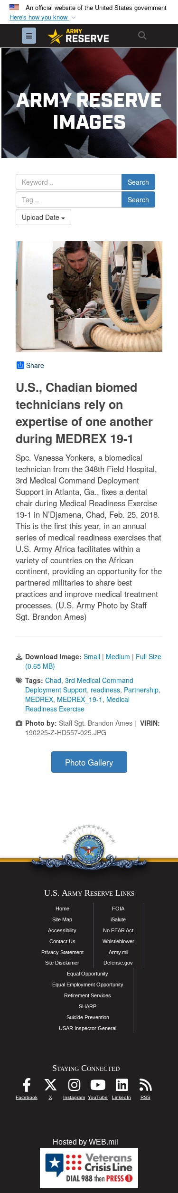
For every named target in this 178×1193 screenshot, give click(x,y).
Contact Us (62, 941)
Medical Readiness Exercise (77, 703)
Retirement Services (87, 995)
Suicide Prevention (87, 1017)
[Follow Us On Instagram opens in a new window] (74, 1087)
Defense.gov (118, 963)
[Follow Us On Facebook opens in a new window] (26, 1087)
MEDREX (39, 699)
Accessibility (62, 930)
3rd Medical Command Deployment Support (79, 684)
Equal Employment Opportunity (87, 984)
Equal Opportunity (87, 973)
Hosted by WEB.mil (85, 1142)
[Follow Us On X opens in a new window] (50, 1087)
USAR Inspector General (87, 1028)
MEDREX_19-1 (80, 699)
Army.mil (118, 952)
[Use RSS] (145, 1087)
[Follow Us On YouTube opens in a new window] (98, 1087)
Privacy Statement (62, 952)
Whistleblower (118, 941)
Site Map (62, 919)
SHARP (87, 1006)
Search (138, 182)
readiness (105, 689)
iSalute (118, 919)
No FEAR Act (118, 930)
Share (35, 365)
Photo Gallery (89, 762)
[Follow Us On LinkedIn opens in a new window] (121, 1087)
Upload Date (41, 217)
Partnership (141, 689)
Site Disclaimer (62, 963)
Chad (53, 680)
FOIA (118, 908)
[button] (43, 17)
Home (62, 908)
